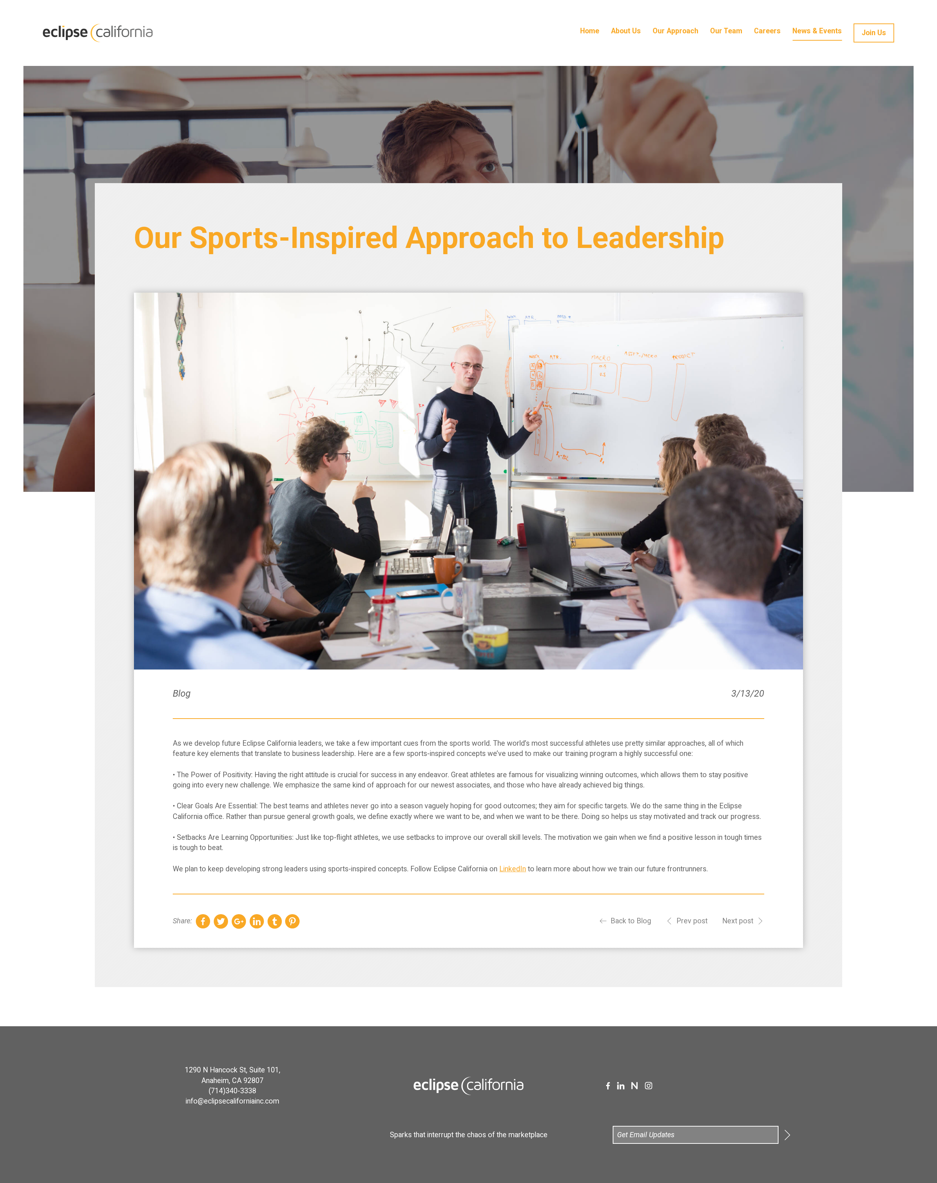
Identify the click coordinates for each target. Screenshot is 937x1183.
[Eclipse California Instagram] (648, 1086)
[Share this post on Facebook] (203, 921)
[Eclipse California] (128, 32)
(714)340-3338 (232, 1091)
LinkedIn (512, 869)
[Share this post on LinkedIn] (257, 921)
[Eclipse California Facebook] (608, 1086)
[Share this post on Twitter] (221, 921)
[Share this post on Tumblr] (275, 921)
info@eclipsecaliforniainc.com (232, 1101)
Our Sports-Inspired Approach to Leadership (429, 237)
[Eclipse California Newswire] (634, 1086)
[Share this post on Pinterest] (292, 921)
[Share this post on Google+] (239, 921)
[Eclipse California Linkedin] (620, 1086)
